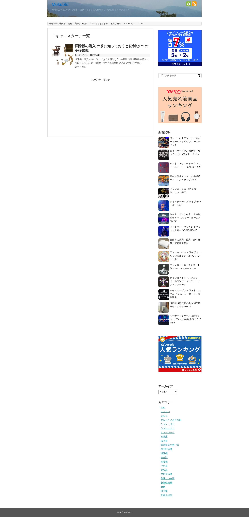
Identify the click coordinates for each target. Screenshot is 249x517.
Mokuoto (60, 4)
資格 (70, 23)
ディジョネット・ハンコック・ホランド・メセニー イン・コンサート (185, 281)
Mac (163, 407)
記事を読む (80, 66)
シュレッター (168, 424)
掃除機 (96, 55)
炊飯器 (164, 470)
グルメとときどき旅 (99, 23)
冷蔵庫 (164, 436)
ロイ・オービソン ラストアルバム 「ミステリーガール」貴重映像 (185, 294)
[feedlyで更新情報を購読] (188, 3)
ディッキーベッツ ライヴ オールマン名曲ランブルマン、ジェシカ (185, 255)
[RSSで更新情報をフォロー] (194, 3)
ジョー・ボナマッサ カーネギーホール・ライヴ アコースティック (185, 141)
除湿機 (164, 491)
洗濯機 (164, 461)
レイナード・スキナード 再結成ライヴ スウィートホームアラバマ (185, 217)
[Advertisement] (101, 109)
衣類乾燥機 (166, 482)
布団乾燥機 (166, 449)
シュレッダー (168, 428)
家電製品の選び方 (57, 23)
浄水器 (164, 466)
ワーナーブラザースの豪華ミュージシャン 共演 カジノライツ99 (185, 319)
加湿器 (164, 441)
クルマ (141, 23)
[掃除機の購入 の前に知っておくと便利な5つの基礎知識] (62, 55)
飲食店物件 (116, 23)
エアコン (165, 411)
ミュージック (130, 23)
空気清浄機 (166, 474)
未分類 (164, 457)
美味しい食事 (81, 23)
